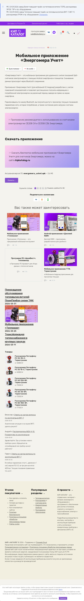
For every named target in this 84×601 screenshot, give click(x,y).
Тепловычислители (42, 498)
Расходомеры (40, 501)
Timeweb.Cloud (41, 542)
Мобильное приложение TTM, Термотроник (57, 270)
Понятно (63, 598)
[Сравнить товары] (78, 33)
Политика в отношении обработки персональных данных (51, 547)
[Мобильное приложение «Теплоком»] (21, 313)
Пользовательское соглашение (16, 547)
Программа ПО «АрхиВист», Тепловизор (23, 259)
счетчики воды (40, 503)
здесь (60, 589)
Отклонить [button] (43, 15)
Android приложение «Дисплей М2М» (58, 235)
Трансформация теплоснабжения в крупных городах (16, 338)
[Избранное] (74, 33)
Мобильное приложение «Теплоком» (18, 235)
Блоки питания (39, 48)
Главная (30, 48)
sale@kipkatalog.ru (38, 34)
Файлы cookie (14, 524)
